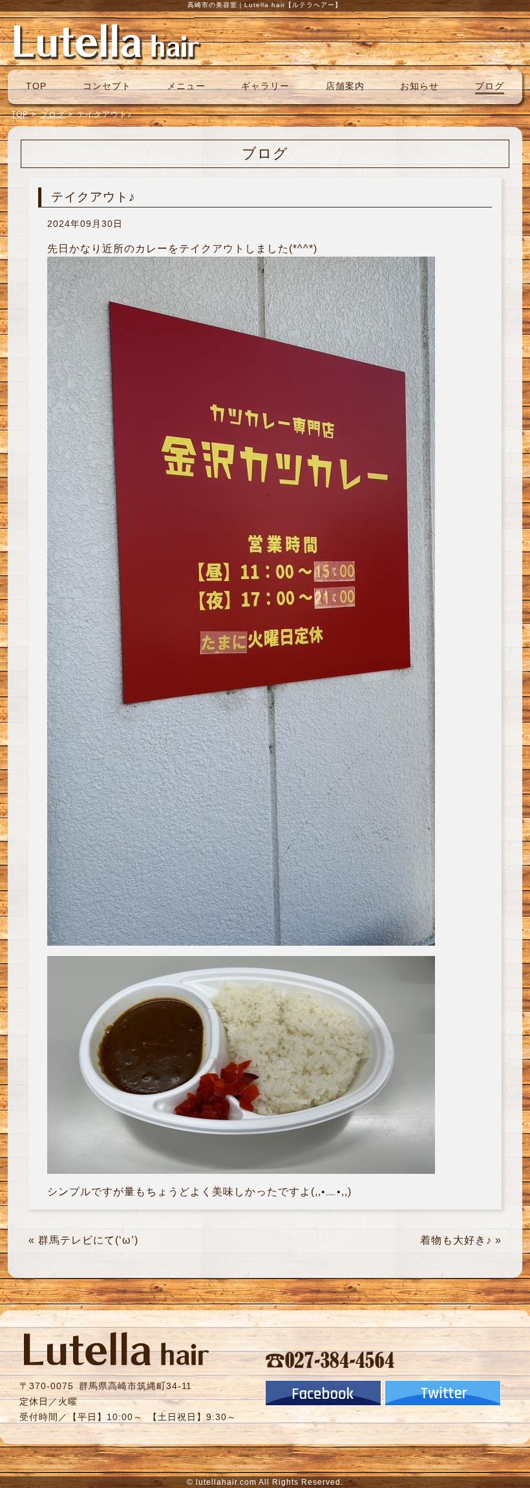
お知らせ (419, 86)
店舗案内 (345, 86)
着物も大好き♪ (456, 1240)
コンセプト (107, 86)
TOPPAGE (107, 40)
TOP (36, 86)
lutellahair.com (226, 1482)
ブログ (489, 86)
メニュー (186, 86)
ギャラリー (265, 86)
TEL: (330, 1359)
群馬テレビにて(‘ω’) (88, 1240)
